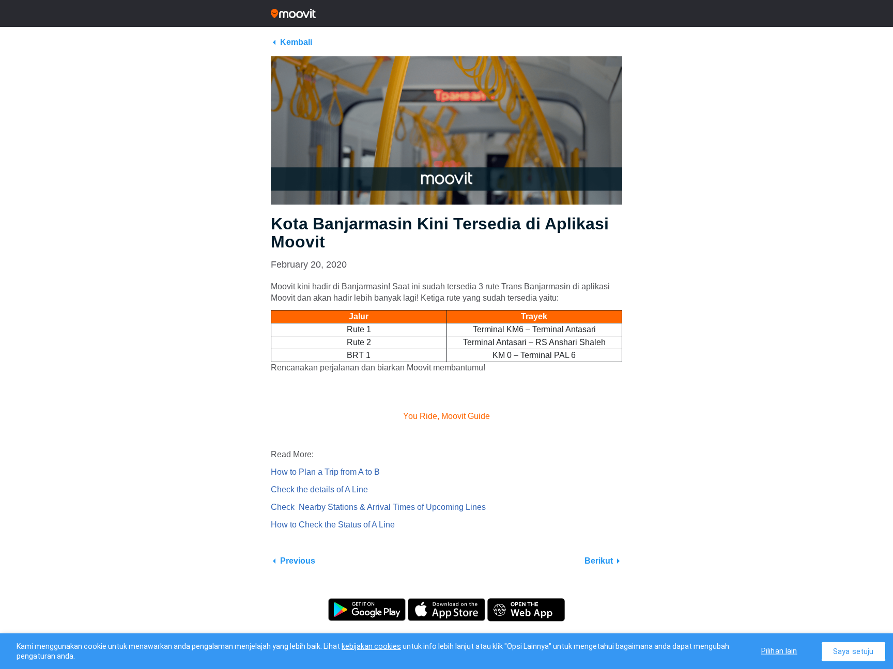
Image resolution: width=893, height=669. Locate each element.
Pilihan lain (779, 650)
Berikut (598, 560)
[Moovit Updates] (446, 13)
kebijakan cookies (371, 646)
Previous (297, 560)
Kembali (296, 42)
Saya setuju (853, 651)
